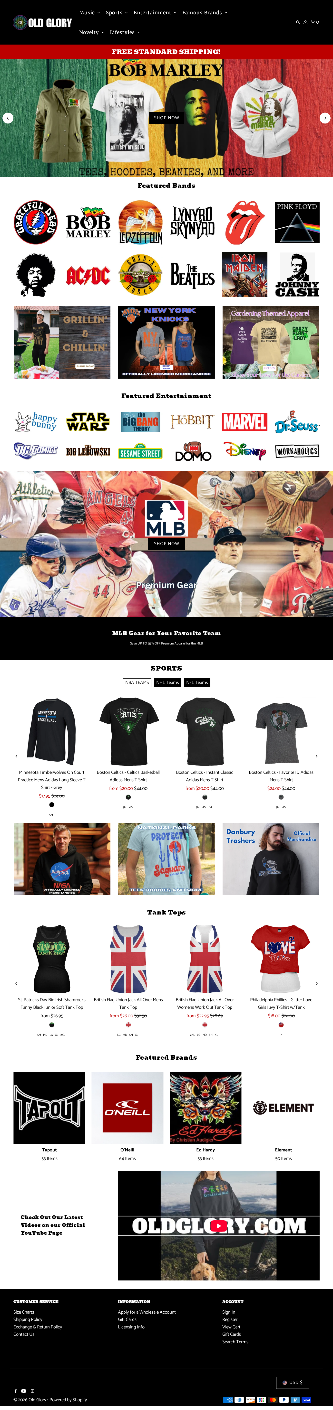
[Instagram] (31, 1392)
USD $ (296, 1382)
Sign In (228, 1312)
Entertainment (152, 12)
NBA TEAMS (137, 682)
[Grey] (281, 797)
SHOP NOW (166, 118)
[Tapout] (49, 1108)
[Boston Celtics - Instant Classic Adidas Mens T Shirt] (204, 731)
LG (51, 1035)
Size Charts (23, 1312)
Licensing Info (131, 1327)
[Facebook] (15, 1392)
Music (87, 12)
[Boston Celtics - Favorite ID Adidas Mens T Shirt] (281, 731)
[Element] (284, 1108)
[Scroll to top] (322, 1397)
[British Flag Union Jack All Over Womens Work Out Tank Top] (204, 959)
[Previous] (7, 118)
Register (230, 1320)
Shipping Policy (27, 1320)
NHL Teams (167, 682)
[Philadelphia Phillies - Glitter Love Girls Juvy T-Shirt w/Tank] (281, 959)
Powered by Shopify (68, 1400)
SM (51, 815)
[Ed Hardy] (206, 1108)
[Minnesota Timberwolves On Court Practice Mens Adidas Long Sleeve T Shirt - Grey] (51, 731)
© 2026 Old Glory (30, 1400)
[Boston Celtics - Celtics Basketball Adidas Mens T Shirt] (128, 731)
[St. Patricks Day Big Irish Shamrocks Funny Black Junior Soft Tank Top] (51, 959)
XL (56, 1035)
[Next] (325, 118)
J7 (281, 1035)
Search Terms (235, 1342)
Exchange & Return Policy (37, 1327)
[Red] (281, 1024)
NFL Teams (197, 682)
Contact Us (23, 1334)
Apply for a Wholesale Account (147, 1312)
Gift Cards (127, 1320)
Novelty (89, 32)
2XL (210, 807)
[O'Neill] (127, 1108)
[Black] (51, 804)
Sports (114, 12)
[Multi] (204, 797)
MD (130, 807)
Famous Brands (202, 12)
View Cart (231, 1327)
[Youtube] (23, 1392)
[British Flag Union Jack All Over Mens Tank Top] (128, 959)
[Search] (298, 22)
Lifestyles (122, 32)
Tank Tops (166, 912)
